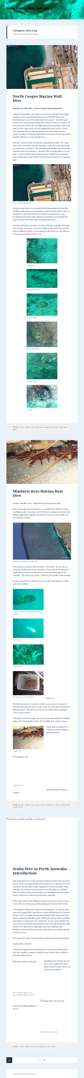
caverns (42, 805)
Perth (56, 427)
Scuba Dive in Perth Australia (27, 8)
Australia (39, 1047)
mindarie (62, 805)
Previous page (9, 1060)
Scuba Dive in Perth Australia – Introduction (41, 870)
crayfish (48, 805)
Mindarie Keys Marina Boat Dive (38, 493)
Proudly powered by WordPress (24, 1074)
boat (37, 805)
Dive (37, 427)
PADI (51, 427)
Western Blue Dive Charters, (24, 515)
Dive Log (30, 427)
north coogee (44, 427)
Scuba (61, 427)
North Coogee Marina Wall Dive (37, 98)
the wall (20, 807)
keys (57, 805)
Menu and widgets (75, 12)
